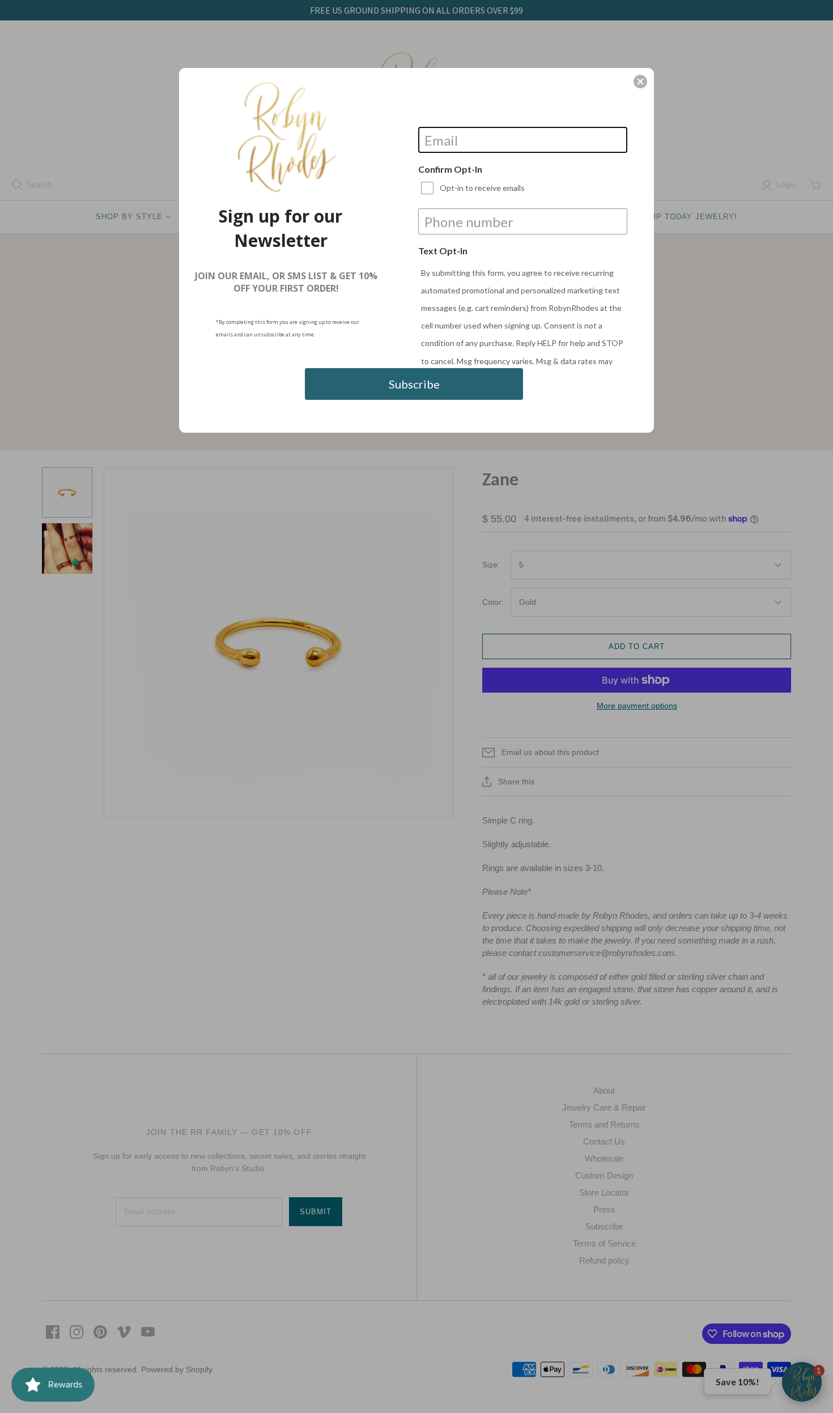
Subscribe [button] (414, 384)
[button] (640, 81)
